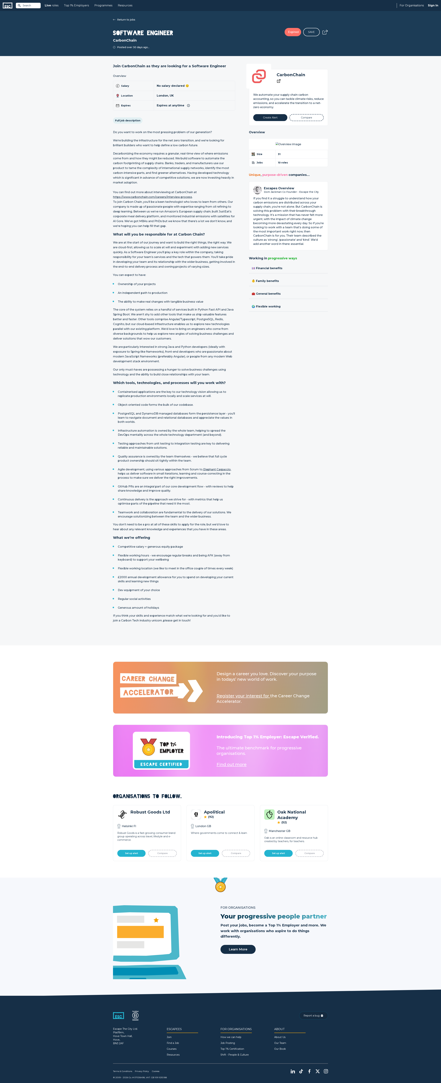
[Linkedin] (293, 1071)
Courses (171, 1048)
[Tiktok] (301, 1071)
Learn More (238, 949)
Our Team (280, 1043)
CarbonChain (291, 74)
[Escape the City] (7, 6)
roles (51, 5)
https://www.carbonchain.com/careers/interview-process (152, 197)
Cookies (155, 1071)
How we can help (230, 1037)
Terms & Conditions (122, 1071)
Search (27, 5)
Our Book (280, 1048)
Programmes (103, 5)
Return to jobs (126, 19)
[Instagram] (326, 1071)
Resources (125, 5)
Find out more (232, 764)
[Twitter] (318, 1071)
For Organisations (412, 5)
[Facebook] (309, 1071)
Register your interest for (243, 695)
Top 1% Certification (232, 1048)
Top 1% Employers (76, 5)
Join (169, 1037)
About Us (279, 1037)
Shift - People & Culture (234, 1054)
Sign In (433, 5)
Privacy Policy (142, 1071)
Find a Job (173, 1043)
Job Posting (227, 1043)
